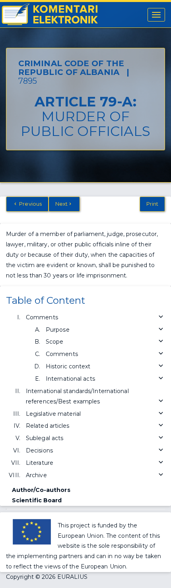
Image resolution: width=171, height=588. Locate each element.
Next (61, 204)
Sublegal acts (44, 438)
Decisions (39, 450)
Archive (36, 475)
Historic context (68, 366)
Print (152, 204)
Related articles (48, 425)
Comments (42, 317)
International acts (70, 378)
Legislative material (53, 413)
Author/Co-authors (41, 490)
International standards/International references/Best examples (77, 396)
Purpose (58, 329)
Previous (30, 204)
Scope (55, 341)
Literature (39, 462)
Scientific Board (37, 500)
